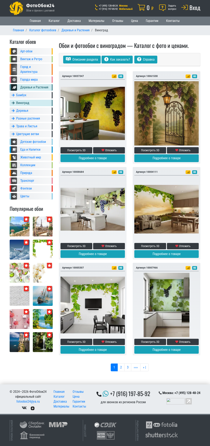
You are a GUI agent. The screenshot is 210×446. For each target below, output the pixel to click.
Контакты (173, 21)
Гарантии (152, 21)
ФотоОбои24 (40, 5)
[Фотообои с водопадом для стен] (43, 342)
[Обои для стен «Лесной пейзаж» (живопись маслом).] (43, 319)
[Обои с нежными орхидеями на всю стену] (43, 272)
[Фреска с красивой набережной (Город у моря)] (20, 226)
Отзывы (117, 21)
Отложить (111, 150)
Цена (134, 21)
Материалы (96, 21)
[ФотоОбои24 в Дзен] (32, 408)
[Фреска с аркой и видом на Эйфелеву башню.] (43, 226)
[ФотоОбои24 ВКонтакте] (24, 408)
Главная (35, 21)
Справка (148, 59)
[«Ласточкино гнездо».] (20, 342)
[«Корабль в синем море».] (43, 296)
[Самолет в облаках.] (20, 249)
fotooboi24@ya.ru (28, 401)
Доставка (74, 21)
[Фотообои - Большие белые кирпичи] (20, 296)
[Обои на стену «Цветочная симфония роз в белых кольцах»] (20, 272)
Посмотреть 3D (76, 150)
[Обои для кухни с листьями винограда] (43, 249)
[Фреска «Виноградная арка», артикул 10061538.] (166, 113)
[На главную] (16, 8)
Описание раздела (85, 59)
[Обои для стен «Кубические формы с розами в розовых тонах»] (20, 319)
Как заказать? (119, 59)
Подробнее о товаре (93, 158)
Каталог (54, 21)
